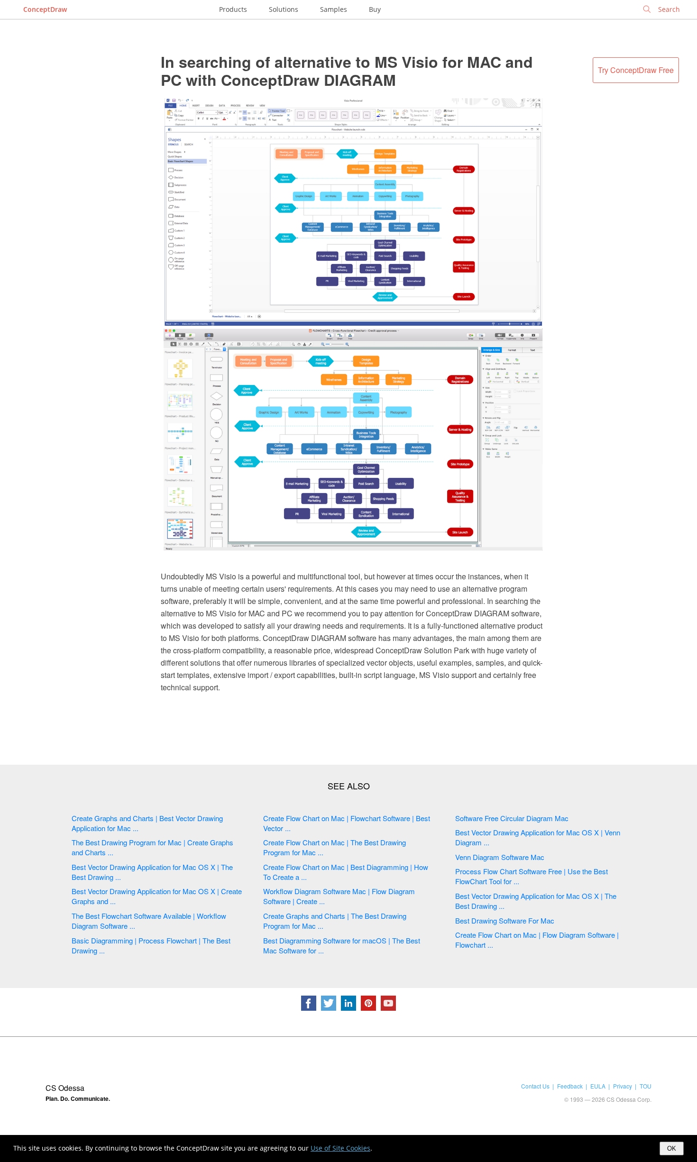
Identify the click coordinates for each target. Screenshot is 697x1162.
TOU (645, 1086)
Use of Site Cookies (340, 1148)
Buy (375, 9)
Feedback (570, 1086)
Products (233, 9)
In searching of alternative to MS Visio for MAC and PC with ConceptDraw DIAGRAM (347, 71)
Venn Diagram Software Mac (499, 857)
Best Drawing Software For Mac (504, 920)
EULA (597, 1086)
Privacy (622, 1086)
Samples (333, 9)
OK (671, 1148)
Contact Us (535, 1086)
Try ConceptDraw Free (636, 69)
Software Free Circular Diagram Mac (512, 818)
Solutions (283, 9)
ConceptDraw (45, 9)
